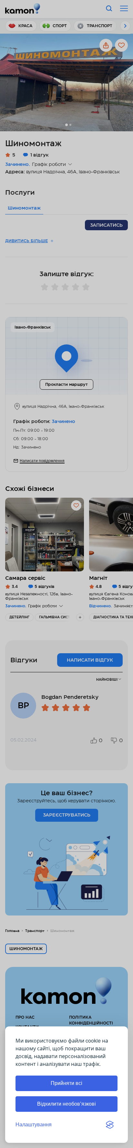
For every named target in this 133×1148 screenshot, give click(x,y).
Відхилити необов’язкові (66, 1104)
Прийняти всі (66, 1083)
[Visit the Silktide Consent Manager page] (110, 1124)
